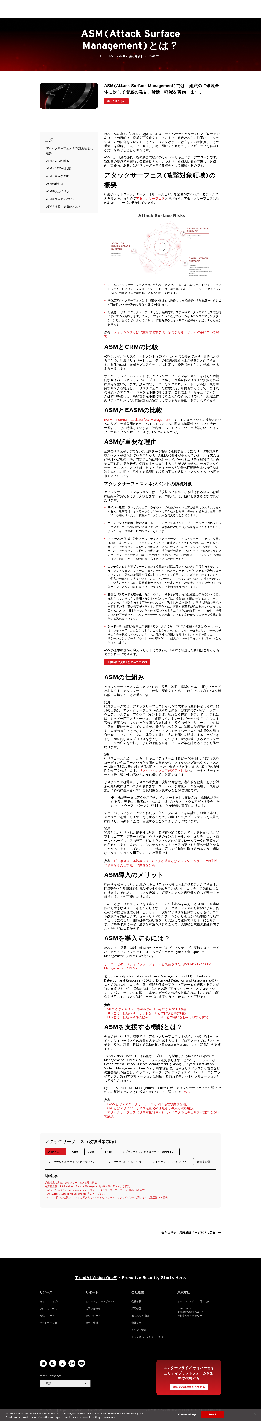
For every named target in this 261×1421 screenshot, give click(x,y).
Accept (212, 1414)
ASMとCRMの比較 (57, 161)
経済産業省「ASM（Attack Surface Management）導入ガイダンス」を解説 (87, 1186)
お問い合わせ (93, 1308)
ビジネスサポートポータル (100, 1301)
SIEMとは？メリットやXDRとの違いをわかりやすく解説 (147, 1009)
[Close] (255, 1414)
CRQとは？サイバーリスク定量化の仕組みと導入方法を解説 (150, 1108)
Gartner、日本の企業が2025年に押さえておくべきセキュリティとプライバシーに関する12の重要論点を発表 (106, 1197)
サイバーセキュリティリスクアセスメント (73, 1161)
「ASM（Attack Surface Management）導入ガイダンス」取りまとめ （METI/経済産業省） (96, 1190)
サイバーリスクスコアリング (125, 1161)
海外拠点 (136, 1322)
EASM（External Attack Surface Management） (138, 419)
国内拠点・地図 (140, 1315)
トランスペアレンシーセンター (148, 1336)
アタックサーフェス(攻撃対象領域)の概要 (69, 150)
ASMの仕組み (54, 184)
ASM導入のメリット (59, 191)
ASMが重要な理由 (57, 176)
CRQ (75, 1151)
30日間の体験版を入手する (189, 1387)
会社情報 (136, 1301)
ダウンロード (93, 1315)
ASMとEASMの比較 (58, 168)
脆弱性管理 (203, 1161)
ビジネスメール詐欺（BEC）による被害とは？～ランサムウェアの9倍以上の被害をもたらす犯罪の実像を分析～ (162, 863)
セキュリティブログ (51, 1301)
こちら (185, 1092)
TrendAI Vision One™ (96, 1277)
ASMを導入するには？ (60, 199)
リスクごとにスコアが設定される (163, 770)
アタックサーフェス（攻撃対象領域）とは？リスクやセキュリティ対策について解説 (161, 1114)
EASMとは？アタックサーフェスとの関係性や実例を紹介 (148, 1104)
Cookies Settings (187, 1414)
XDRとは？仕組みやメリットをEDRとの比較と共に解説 (146, 1013)
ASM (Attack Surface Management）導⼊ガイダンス (75, 1193)
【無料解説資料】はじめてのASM (127, 662)
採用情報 (136, 1308)
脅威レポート (47, 1315)
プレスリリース (48, 1308)
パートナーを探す (49, 1322)
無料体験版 (92, 1322)
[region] (130, 1414)
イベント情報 (138, 1329)
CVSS (91, 1151)
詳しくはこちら (116, 101)
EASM (109, 1151)
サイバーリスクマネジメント (170, 1161)
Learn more (109, 1417)
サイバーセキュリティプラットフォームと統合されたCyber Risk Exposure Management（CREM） (157, 966)
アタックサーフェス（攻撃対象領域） (82, 1141)
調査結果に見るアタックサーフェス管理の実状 (71, 1182)
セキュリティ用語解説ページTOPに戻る (188, 1232)
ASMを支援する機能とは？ (63, 206)
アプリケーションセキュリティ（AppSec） (149, 1151)
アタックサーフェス (150, 198)
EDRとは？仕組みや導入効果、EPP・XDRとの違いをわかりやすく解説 (157, 1017)
